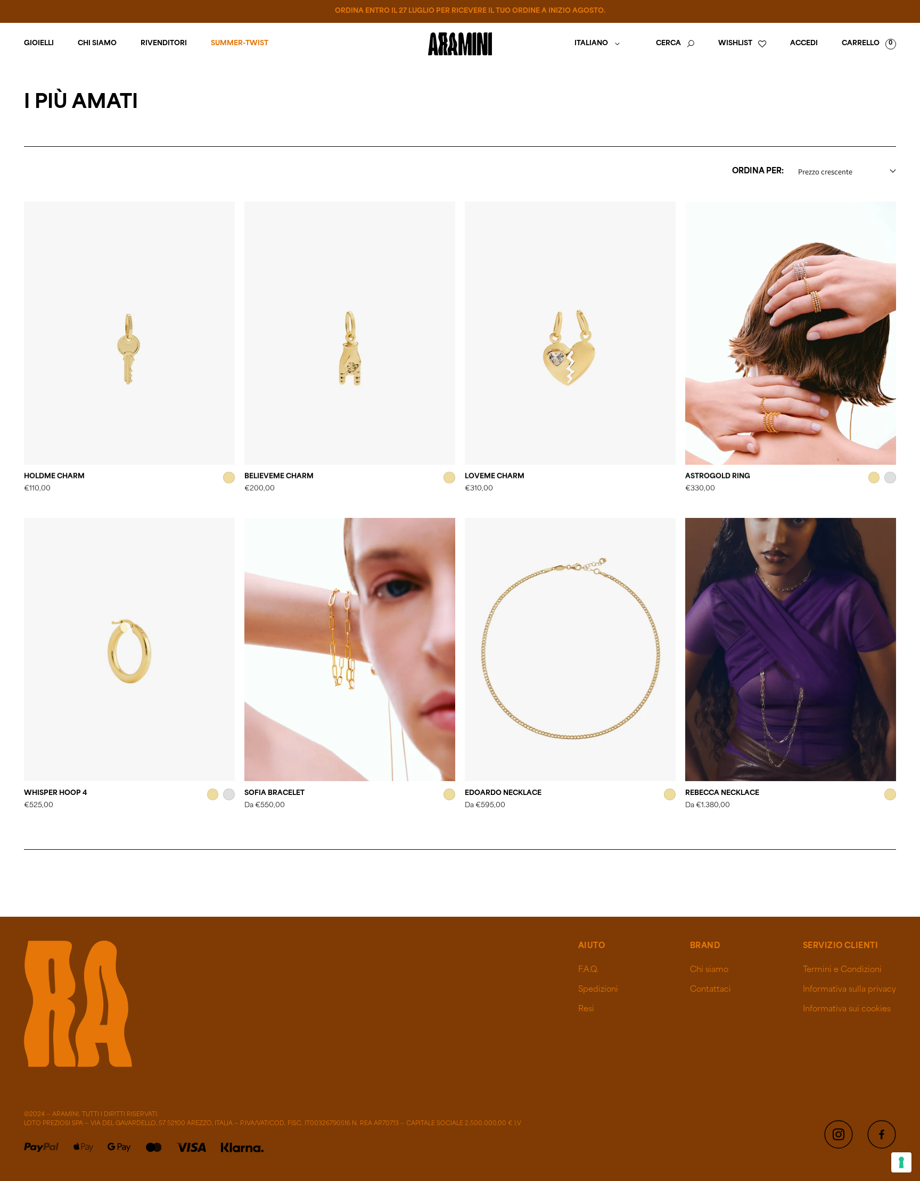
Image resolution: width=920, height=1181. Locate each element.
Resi (586, 1010)
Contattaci (710, 990)
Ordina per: (758, 171)
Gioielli (39, 43)
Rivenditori (164, 43)
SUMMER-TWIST (239, 43)
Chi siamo (97, 43)
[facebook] (881, 1134)
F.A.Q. (588, 970)
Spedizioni (598, 990)
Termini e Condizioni (842, 970)
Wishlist (735, 43)
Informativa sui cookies (847, 1010)
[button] (675, 43)
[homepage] (460, 44)
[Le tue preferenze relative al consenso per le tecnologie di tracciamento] (901, 1162)
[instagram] (838, 1134)
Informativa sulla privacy (849, 990)
